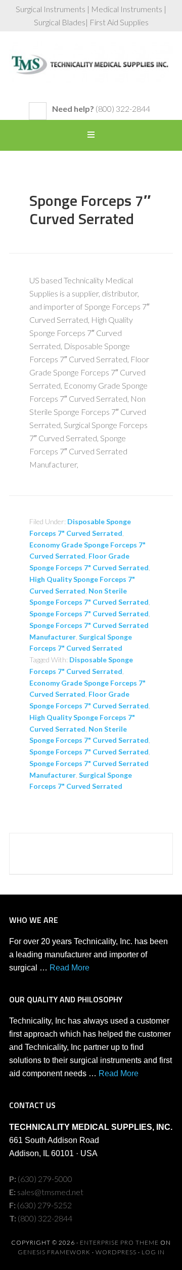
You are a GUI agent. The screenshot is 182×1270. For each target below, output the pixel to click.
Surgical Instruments (91, 71)
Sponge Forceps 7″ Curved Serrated (90, 209)
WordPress (116, 1252)
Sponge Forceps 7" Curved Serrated (89, 613)
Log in (153, 1252)
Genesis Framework (54, 1252)
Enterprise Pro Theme (119, 1242)
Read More (69, 967)
